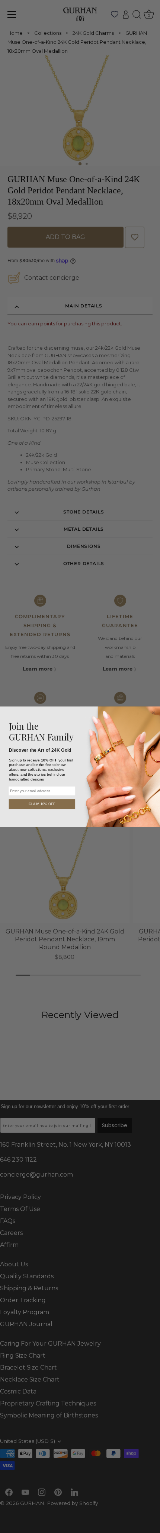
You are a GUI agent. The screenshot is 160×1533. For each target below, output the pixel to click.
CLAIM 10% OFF (42, 804)
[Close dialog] (153, 712)
